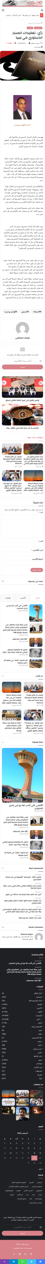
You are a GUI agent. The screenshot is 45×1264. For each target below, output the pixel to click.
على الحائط (38, 1056)
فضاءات (39, 1064)
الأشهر (37, 598)
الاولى (40, 1012)
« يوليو (41, 1169)
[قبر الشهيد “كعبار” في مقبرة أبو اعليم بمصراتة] (35, 663)
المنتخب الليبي (28, 1190)
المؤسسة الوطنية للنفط (19, 1182)
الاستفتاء (36, 311)
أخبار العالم (38, 993)
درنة (27, 1194)
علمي (40, 1052)
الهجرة (18, 1190)
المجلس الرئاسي (37, 1186)
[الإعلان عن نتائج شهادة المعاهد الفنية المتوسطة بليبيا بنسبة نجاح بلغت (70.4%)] (12, 448)
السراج (31, 1182)
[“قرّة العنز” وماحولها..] (35, 642)
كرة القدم (20, 1194)
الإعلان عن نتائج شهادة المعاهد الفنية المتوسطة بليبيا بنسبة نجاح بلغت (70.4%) (12, 460)
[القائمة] (3, 10)
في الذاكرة (38, 1067)
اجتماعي (39, 997)
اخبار (38, 1019)
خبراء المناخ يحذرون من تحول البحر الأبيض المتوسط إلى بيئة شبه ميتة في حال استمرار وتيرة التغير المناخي (33, 460)
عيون (40, 1060)
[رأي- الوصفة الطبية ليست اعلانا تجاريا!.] (8, 1110)
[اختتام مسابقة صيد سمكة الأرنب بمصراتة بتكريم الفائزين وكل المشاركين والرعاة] (11, 715)
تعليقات (8, 598)
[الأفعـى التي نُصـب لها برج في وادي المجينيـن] (35, 613)
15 (40, 1153)
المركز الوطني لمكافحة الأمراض (18, 1186)
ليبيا (40, 1078)
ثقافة (40, 1034)
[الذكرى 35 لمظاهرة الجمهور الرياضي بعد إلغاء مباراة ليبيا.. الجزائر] (35, 652)
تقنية (40, 1030)
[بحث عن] (42, 10)
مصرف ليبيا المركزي (35, 1203)
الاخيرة (39, 1008)
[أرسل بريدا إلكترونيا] (29, 43)
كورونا (39, 1075)
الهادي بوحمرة (10, 311)
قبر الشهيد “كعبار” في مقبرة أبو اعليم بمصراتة (15, 662)
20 (11, 1153)
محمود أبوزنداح (22, 1199)
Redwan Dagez (27, 934)
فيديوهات (38, 1071)
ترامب (40, 1194)
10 (28, 1148)
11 (22, 1148)
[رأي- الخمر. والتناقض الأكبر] (22, 1114)
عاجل (40, 1045)
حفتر (33, 1194)
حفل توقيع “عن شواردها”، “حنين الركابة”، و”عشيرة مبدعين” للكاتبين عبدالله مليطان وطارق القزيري (12, 487)
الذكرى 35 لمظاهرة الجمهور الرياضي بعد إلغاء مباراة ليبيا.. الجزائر (15, 651)
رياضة (40, 1041)
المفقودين (39, 1190)
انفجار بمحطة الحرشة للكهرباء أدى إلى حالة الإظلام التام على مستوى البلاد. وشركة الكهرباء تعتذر (33, 487)
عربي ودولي (37, 1049)
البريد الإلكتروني (37, 550)
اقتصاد (39, 1004)
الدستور (24, 311)
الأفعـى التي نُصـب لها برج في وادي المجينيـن (16, 607)
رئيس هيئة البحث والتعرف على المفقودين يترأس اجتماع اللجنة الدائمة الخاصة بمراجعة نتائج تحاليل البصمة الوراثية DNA (15, 628)
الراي (30, 28)
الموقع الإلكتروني (37, 559)
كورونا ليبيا (38, 1199)
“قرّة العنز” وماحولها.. (19, 639)
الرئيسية (38, 23)
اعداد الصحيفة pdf (35, 1001)
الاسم (40, 541)
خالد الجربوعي (37, 1038)
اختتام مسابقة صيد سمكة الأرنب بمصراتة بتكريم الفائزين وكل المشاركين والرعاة (12, 726)
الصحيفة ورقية (37, 1027)
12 (16, 1148)
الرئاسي (39, 1182)
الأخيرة (23, 598)
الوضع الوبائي (9, 1190)
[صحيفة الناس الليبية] (22, 4)
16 (34, 1153)
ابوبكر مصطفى (34, 43)
